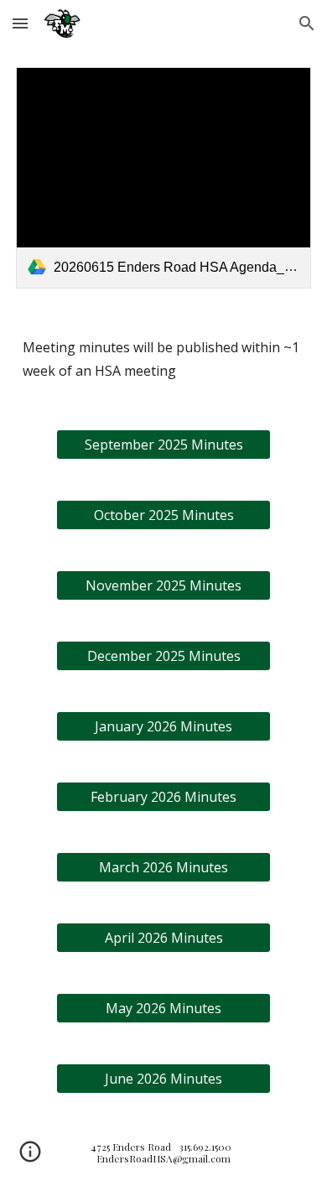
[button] (20, 23)
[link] (163, 178)
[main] (163, 359)
